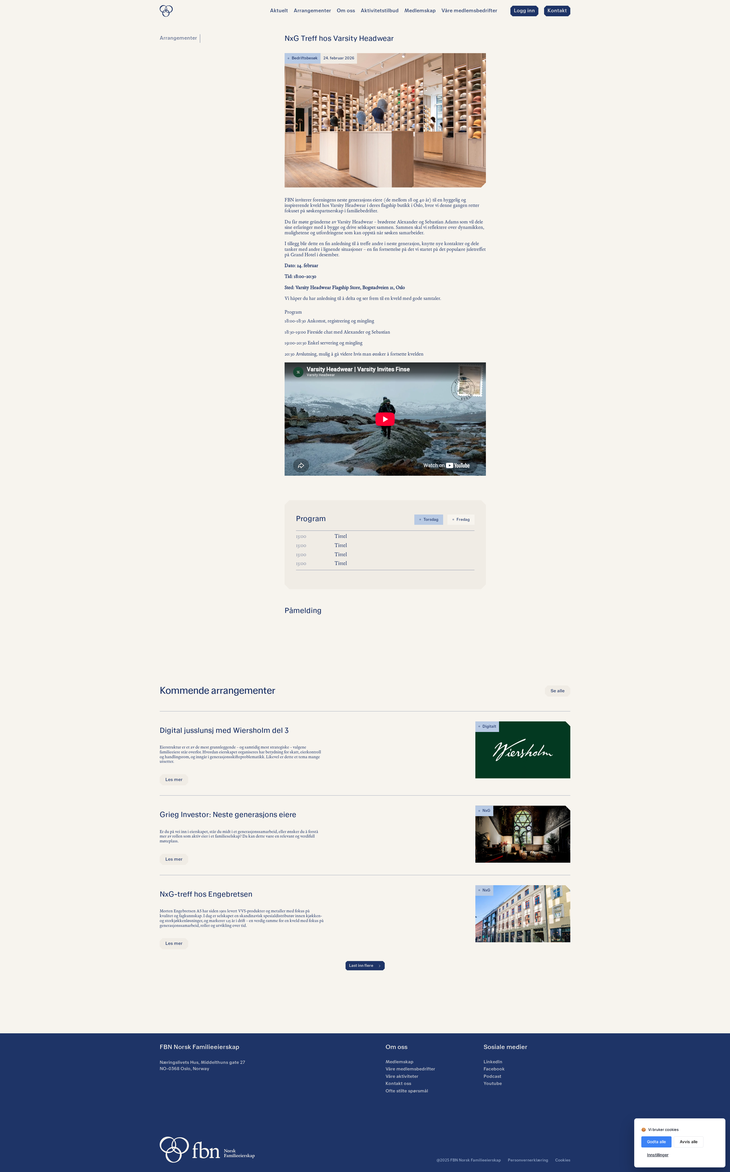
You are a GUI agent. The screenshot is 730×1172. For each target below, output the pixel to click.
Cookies (562, 1160)
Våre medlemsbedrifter (469, 10)
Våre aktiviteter (402, 1076)
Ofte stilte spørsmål (407, 1091)
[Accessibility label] (524, 11)
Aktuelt (279, 10)
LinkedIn (493, 1062)
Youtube (493, 1083)
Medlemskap (420, 10)
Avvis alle (688, 1141)
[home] (166, 11)
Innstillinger (657, 1154)
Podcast (492, 1076)
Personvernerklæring (528, 1160)
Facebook (494, 1069)
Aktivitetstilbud (380, 10)
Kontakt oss (398, 1083)
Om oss (346, 10)
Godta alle (656, 1141)
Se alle (558, 691)
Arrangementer (312, 10)
